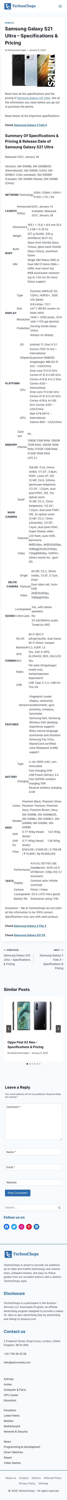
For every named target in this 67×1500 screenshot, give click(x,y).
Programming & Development (22, 1446)
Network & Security (16, 1431)
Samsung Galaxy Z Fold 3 (30, 125)
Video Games (12, 1462)
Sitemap (43, 1483)
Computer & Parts (15, 1389)
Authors (36, 1477)
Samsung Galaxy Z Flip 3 (30, 925)
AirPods (9, 1379)
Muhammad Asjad (17, 50)
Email (10, 1167)
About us (10, 1477)
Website (11, 1182)
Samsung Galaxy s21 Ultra (33, 98)
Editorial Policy (53, 1477)
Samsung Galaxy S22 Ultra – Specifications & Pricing (17, 957)
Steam (8, 1457)
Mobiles (9, 23)
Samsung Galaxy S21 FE (29, 935)
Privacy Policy (27, 1483)
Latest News (12, 1415)
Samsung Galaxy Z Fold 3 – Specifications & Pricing (51, 959)
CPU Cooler (11, 1395)
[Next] (58, 1029)
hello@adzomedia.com (17, 1362)
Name (11, 1151)
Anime (8, 1384)
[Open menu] (60, 6)
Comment (13, 1107)
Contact (24, 1477)
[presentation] (33, 1016)
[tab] (27, 1064)
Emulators (10, 1410)
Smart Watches (13, 1452)
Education (10, 1400)
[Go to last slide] (8, 1029)
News (7, 1441)
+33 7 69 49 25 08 (15, 1353)
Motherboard (12, 1426)
